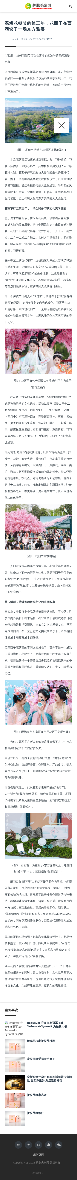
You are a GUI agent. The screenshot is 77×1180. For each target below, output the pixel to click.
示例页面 (38, 1154)
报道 (25, 39)
